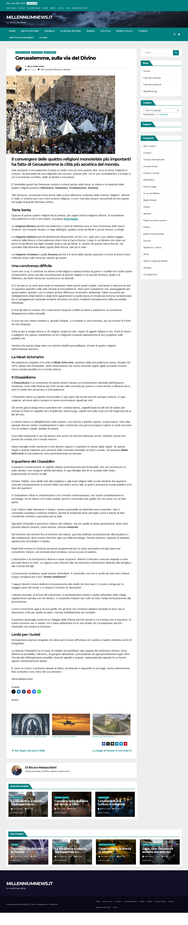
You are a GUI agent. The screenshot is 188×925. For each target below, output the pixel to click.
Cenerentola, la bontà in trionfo (114, 850)
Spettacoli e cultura (152, 247)
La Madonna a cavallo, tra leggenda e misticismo (27, 804)
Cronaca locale (150, 166)
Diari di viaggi (37, 52)
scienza (61, 8)
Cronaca (22, 8)
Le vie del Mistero (151, 193)
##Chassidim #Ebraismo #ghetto (55, 69)
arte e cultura (11, 8)
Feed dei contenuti (152, 78)
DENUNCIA (149, 180)
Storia (146, 254)
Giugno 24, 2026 (64, 856)
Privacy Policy (124, 31)
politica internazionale (153, 234)
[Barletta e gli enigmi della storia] (112, 724)
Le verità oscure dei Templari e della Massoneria (29, 736)
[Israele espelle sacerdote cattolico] (71, 724)
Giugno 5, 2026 (108, 856)
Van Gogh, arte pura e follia (29, 750)
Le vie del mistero (33, 8)
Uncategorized (49, 52)
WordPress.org (150, 91)
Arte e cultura (149, 146)
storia (68, 8)
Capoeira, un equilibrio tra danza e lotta (71, 802)
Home (12, 31)
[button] (174, 34)
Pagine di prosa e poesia (155, 220)
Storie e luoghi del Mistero (155, 261)
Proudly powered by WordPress (18, 904)
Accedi (146, 71)
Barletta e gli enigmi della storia (104, 736)
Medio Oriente (150, 200)
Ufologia (147, 268)
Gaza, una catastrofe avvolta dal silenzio (157, 850)
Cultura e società (22, 52)
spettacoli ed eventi (80, 8)
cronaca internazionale (154, 160)
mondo (45, 8)
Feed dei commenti (152, 85)
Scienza (147, 241)
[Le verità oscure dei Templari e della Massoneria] (30, 724)
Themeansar (53, 904)
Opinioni (147, 214)
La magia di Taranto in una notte (111, 750)
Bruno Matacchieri (35, 66)
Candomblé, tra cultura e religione (111, 802)
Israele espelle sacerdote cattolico (64, 736)
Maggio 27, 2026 (152, 856)
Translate (163, 114)
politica (52, 8)
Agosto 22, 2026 (21, 856)
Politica (146, 227)
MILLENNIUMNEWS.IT (29, 17)
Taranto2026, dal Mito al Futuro (27, 850)
